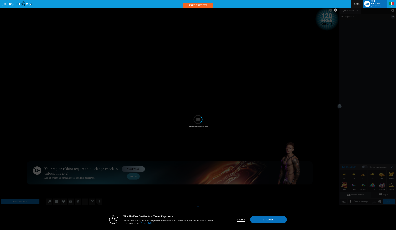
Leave (241, 219)
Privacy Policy (147, 223)
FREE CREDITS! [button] (198, 5)
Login (356, 4)
